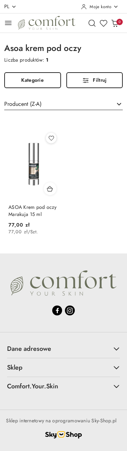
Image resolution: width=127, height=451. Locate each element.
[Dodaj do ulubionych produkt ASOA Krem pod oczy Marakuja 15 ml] (51, 138)
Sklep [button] (15, 367)
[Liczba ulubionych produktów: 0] (103, 23)
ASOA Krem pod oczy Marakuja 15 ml (32, 211)
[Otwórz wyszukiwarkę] (92, 23)
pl (7, 6)
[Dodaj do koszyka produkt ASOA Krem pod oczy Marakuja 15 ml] (50, 188)
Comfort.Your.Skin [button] (32, 386)
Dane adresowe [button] (29, 349)
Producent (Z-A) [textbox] (23, 104)
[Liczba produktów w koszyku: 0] (115, 23)
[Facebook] (57, 311)
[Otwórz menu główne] (8, 23)
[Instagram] (70, 311)
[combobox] (63, 104)
